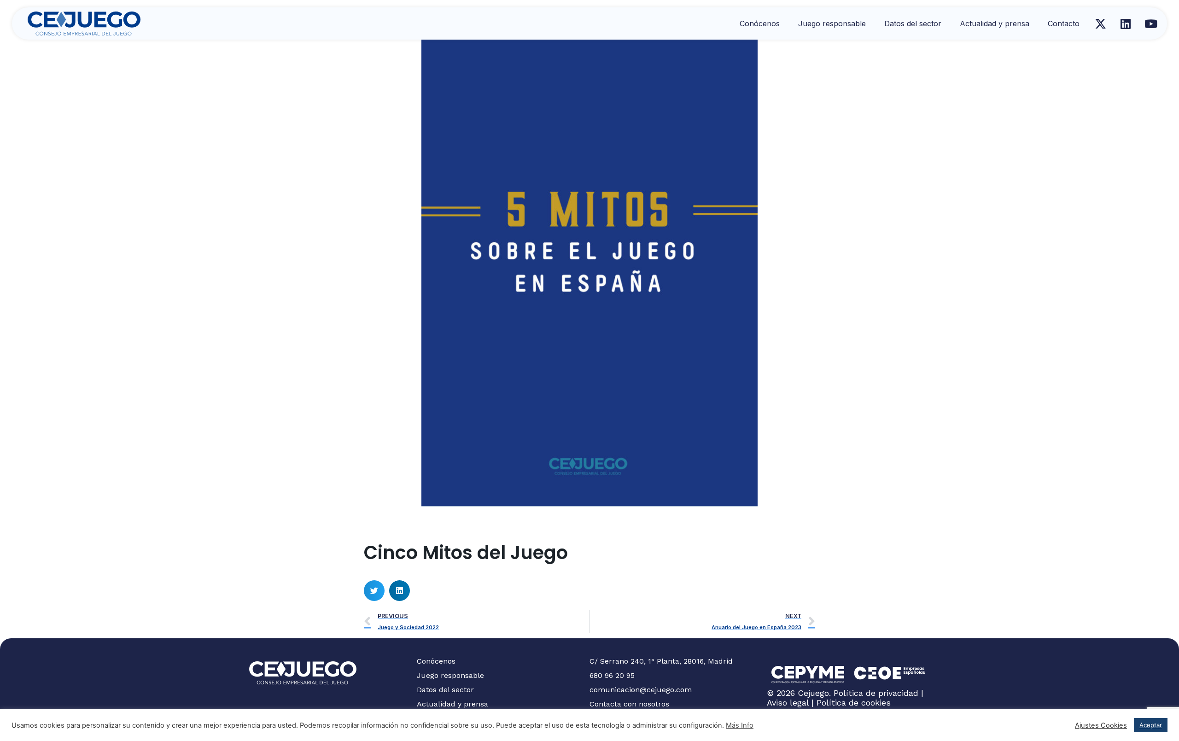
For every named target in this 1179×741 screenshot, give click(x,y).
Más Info (739, 725)
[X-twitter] (1100, 23)
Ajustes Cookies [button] (1101, 725)
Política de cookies (854, 702)
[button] (374, 590)
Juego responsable (832, 23)
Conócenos (760, 23)
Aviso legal (788, 702)
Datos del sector (912, 23)
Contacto (1064, 23)
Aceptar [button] (1150, 725)
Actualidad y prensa (994, 23)
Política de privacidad (876, 693)
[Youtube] (1150, 23)
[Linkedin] (1125, 23)
